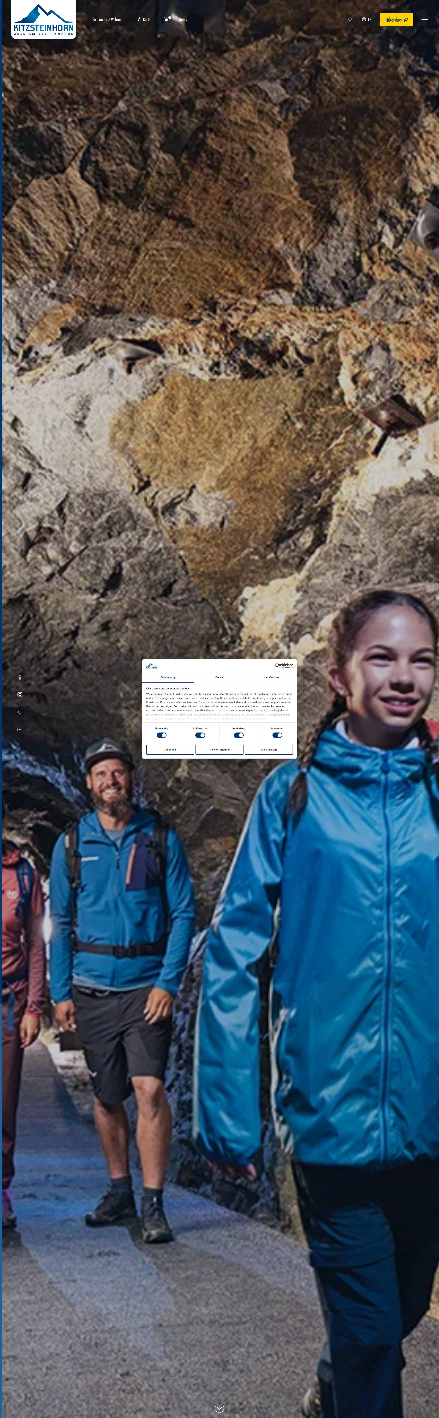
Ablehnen (170, 749)
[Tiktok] (19, 712)
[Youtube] (19, 730)
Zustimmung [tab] (168, 677)
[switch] (200, 735)
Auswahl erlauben (219, 749)
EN (370, 19)
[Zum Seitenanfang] (219, 1408)
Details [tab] (219, 677)
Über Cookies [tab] (271, 677)
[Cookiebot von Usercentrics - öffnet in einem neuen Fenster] (278, 666)
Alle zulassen (269, 749)
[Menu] (425, 19)
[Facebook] (19, 677)
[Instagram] (19, 695)
